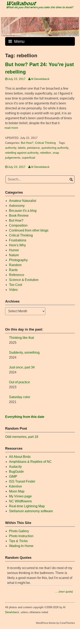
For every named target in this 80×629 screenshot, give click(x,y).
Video (13, 289)
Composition (18, 225)
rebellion (45, 152)
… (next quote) (64, 591)
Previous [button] (6, 25)
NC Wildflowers (20, 501)
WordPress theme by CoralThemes (55, 623)
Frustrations (17, 240)
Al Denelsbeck (40, 79)
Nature (14, 255)
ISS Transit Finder (22, 481)
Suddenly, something (24, 352)
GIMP (13, 476)
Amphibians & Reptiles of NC (30, 461)
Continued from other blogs (28, 230)
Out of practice (19, 382)
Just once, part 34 (22, 367)
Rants (13, 270)
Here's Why (17, 245)
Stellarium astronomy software (31, 511)
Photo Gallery (19, 531)
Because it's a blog (23, 210)
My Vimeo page (20, 496)
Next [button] (74, 25)
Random (15, 265)
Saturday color (19, 397)
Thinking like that (21, 337)
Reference (16, 275)
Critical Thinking (45, 142)
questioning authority (54, 147)
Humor (14, 250)
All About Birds (20, 456)
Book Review (19, 215)
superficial (28, 157)
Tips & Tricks (18, 541)
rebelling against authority (21, 152)
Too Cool (15, 284)
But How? (27, 142)
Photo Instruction (21, 536)
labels (21, 147)
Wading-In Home (21, 546)
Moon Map (16, 491)
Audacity (15, 466)
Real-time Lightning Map (27, 506)
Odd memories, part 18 (21, 436)
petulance (33, 147)
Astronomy (17, 205)
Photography (18, 260)
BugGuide (16, 471)
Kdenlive (15, 486)
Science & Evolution (24, 280)
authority (10, 147)
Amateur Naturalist (22, 200)
